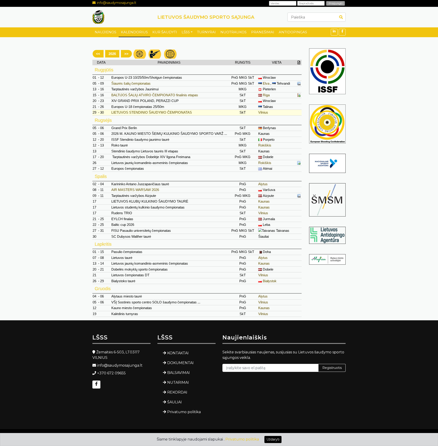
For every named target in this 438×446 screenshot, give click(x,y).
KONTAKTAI (178, 353)
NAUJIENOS (105, 32)
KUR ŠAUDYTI (164, 32)
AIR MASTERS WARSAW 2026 (135, 190)
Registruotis (332, 368)
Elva (266, 83)
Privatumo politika (184, 412)
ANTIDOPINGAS (293, 32)
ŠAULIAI (174, 402)
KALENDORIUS (134, 32)
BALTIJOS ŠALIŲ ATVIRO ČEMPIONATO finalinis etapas (154, 95)
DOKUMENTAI (180, 363)
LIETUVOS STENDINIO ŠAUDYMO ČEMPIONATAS (151, 112)
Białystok (269, 281)
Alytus (263, 184)
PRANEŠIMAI (262, 32)
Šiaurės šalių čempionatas (131, 83)
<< (98, 54)
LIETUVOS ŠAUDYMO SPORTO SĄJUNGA (205, 17)
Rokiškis (264, 145)
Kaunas (264, 201)
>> (126, 54)
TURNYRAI (206, 32)
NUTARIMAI (178, 382)
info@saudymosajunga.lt (116, 3)
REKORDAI (177, 392)
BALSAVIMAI (178, 372)
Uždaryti (272, 439)
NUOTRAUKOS (233, 32)
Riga (266, 95)
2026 (112, 54)
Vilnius (263, 112)
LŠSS (186, 32)
